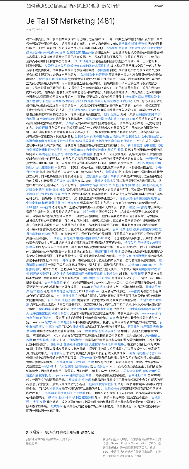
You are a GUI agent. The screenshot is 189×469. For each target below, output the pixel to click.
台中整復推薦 (70, 203)
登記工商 (81, 101)
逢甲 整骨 (45, 189)
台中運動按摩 (138, 375)
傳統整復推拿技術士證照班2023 (60, 141)
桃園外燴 (88, 141)
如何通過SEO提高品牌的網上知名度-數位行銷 (73, 6)
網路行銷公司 (95, 119)
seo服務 (112, 48)
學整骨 (142, 43)
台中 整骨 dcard (74, 149)
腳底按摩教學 (148, 198)
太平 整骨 (39, 402)
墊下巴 (76, 397)
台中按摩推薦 (145, 163)
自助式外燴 (111, 388)
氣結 (141, 96)
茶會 (89, 375)
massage (148, 313)
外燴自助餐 (47, 119)
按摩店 (30, 247)
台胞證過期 (139, 256)
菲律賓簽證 (135, 145)
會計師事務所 (107, 331)
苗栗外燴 (88, 52)
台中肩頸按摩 (65, 295)
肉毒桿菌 (96, 136)
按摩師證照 (65, 322)
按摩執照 (45, 375)
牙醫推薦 (55, 203)
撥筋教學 (113, 101)
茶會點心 (120, 344)
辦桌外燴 (98, 238)
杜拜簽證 (102, 74)
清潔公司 (130, 242)
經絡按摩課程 (148, 269)
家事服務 (133, 326)
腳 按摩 (53, 397)
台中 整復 (149, 145)
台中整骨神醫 (45, 194)
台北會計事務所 (109, 176)
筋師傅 (34, 273)
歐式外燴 (36, 52)
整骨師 (123, 48)
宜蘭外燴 (94, 110)
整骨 (120, 149)
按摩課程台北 (108, 384)
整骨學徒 (57, 344)
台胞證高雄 (81, 366)
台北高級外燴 (101, 65)
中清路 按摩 (53, 326)
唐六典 (115, 141)
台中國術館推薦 (40, 313)
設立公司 (60, 65)
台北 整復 (32, 172)
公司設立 (60, 180)
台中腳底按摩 (75, 273)
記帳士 (115, 114)
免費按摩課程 (94, 273)
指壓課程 (112, 172)
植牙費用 (146, 326)
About (158, 6)
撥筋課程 (88, 397)
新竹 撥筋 (36, 291)
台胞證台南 (73, 52)
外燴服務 (131, 96)
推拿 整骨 (61, 194)
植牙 (45, 203)
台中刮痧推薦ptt (140, 309)
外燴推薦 (78, 326)
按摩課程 (68, 101)
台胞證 (47, 101)
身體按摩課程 (149, 229)
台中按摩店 (71, 154)
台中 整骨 (86, 154)
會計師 (43, 79)
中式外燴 (48, 366)
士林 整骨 (32, 207)
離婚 (106, 136)
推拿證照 (100, 101)
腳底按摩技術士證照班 (48, 149)
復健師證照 (83, 238)
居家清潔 (92, 176)
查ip (112, 318)
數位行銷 (42, 127)
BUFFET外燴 (82, 61)
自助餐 (57, 101)
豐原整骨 (151, 96)
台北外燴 (134, 48)
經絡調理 (51, 393)
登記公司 (57, 154)
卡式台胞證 (103, 278)
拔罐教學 (86, 185)
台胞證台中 (87, 74)
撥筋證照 (153, 185)
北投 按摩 (132, 229)
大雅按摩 (95, 344)
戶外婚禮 (143, 242)
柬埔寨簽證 (77, 375)
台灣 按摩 (125, 256)
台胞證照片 (120, 185)
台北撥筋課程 (45, 167)
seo (143, 48)
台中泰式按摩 (95, 149)
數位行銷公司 (137, 185)
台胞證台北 (133, 136)
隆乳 (134, 43)
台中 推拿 (119, 229)
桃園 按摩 (137, 273)
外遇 (132, 353)
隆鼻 (91, 101)
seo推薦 (85, 65)
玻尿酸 (70, 123)
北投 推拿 (59, 189)
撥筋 (132, 207)
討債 (131, 264)
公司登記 (152, 158)
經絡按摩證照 (145, 114)
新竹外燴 (69, 238)
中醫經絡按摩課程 (103, 180)
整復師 (72, 379)
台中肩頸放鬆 (150, 136)
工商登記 (126, 101)
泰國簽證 (124, 43)
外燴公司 (111, 149)
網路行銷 (132, 198)
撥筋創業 (61, 79)
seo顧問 (60, 52)
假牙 (39, 101)
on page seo (126, 119)
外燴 (52, 79)
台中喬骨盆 (58, 291)
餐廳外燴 (69, 344)
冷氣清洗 (55, 388)
